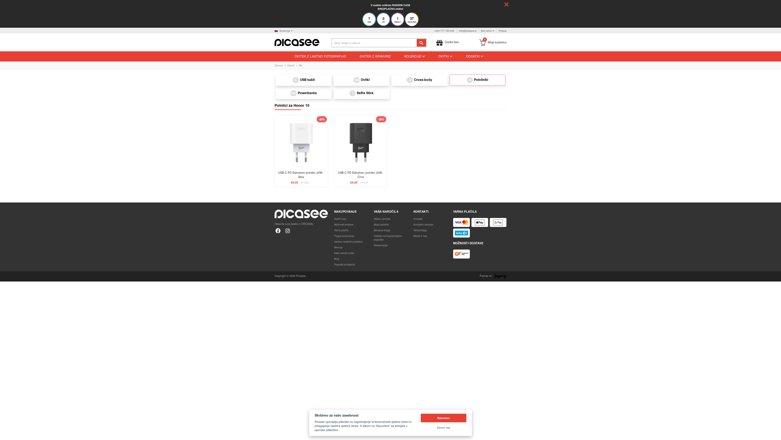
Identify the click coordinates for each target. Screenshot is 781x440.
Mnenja (338, 247)
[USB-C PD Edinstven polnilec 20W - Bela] (301, 141)
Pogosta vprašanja (344, 264)
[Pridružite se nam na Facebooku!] (278, 230)
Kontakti (417, 218)
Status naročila (382, 218)
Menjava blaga (382, 230)
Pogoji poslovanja (344, 236)
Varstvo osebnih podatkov (348, 241)
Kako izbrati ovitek (344, 253)
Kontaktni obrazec (423, 224)
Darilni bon (340, 218)
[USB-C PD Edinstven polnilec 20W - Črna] (360, 141)
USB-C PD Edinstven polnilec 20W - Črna (361, 174)
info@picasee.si (468, 30)
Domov (279, 65)
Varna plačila (341, 230)
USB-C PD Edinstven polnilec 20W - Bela (301, 174)
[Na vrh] (5, 434)
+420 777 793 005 (444, 30)
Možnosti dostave (343, 224)
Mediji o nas (420, 236)
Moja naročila (381, 224)
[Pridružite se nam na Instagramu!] (287, 230)
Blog (336, 258)
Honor (290, 65)
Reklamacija (381, 245)
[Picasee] (297, 42)
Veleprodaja (420, 230)
